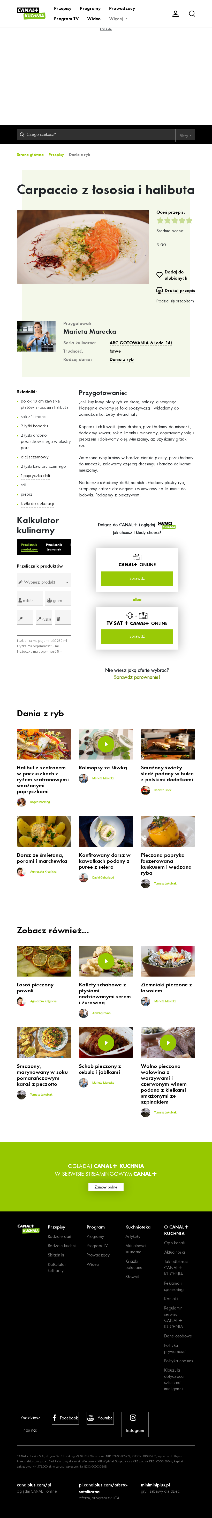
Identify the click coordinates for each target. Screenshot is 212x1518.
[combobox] (44, 582)
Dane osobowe (178, 1336)
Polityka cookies (178, 1361)
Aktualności (174, 1252)
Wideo (94, 18)
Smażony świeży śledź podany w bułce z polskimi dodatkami (167, 774)
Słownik (132, 1276)
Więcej (116, 18)
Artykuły (132, 1236)
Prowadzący (122, 8)
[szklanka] (63, 617)
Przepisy (63, 8)
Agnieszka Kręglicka (43, 871)
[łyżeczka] (25, 617)
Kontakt (171, 1298)
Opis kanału (175, 1243)
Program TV (66, 18)
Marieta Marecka (89, 332)
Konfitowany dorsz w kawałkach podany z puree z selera (105, 861)
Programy (90, 8)
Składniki (56, 1255)
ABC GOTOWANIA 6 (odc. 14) (141, 342)
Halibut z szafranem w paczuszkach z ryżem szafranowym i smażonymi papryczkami (43, 779)
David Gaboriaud (103, 877)
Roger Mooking (39, 802)
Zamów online (106, 1187)
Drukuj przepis (180, 290)
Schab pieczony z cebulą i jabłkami (100, 1069)
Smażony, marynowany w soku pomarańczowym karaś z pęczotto (42, 1075)
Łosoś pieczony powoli (35, 988)
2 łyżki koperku (34, 426)
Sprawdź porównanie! (137, 677)
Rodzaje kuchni (61, 1245)
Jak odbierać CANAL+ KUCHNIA (176, 1268)
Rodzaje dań (59, 1236)
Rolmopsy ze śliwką (103, 768)
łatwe (115, 351)
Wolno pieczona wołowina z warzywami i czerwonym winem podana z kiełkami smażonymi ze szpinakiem (164, 1084)
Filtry (184, 135)
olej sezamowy (35, 457)
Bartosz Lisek (162, 790)
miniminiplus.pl (155, 1484)
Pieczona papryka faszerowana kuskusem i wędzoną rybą (166, 864)
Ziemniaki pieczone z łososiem (166, 988)
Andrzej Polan (101, 1013)
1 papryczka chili (35, 476)
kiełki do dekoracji (37, 504)
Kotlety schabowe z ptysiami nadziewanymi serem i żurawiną (105, 994)
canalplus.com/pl (34, 1484)
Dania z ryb (122, 359)
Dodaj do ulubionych (176, 275)
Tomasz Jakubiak (165, 883)
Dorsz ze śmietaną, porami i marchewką (42, 858)
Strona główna (30, 154)
